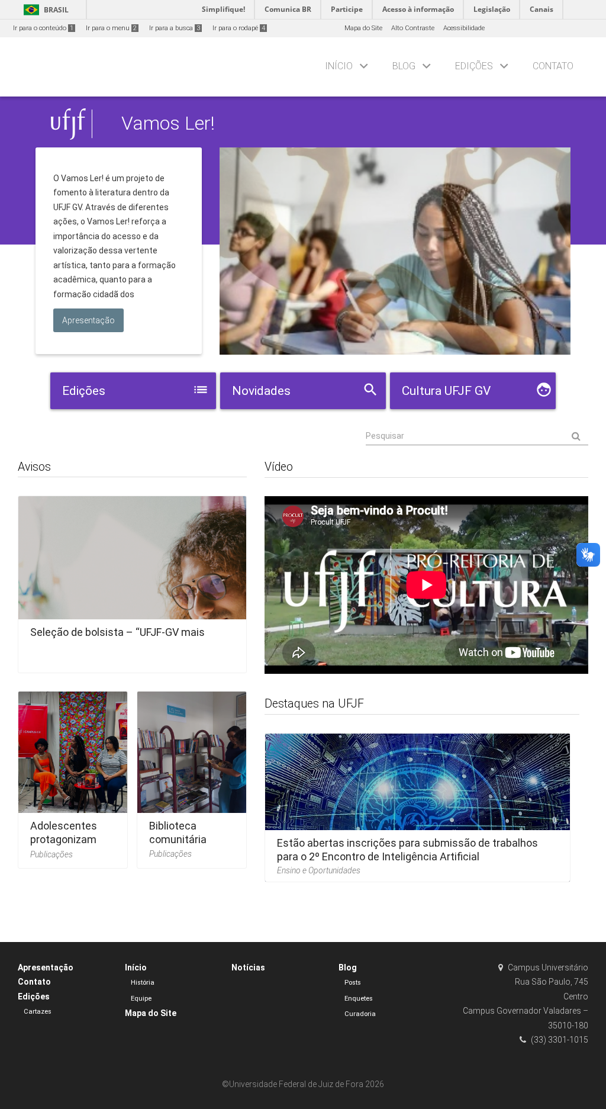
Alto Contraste (412, 28)
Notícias (248, 967)
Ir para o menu (111, 28)
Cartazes (37, 1011)
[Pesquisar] (477, 436)
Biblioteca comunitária (178, 832)
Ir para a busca (174, 28)
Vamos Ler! (168, 123)
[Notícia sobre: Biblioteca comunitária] (191, 776)
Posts (352, 982)
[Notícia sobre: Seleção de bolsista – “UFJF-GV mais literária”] (132, 580)
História (142, 982)
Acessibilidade (464, 28)
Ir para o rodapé (238, 28)
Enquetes (358, 998)
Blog (403, 66)
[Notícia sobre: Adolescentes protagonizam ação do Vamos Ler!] (72, 776)
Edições (474, 66)
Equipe (141, 998)
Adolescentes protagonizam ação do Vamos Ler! (67, 846)
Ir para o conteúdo (43, 28)
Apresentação (45, 967)
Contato (553, 66)
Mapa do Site (363, 28)
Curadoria (360, 1014)
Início (339, 66)
